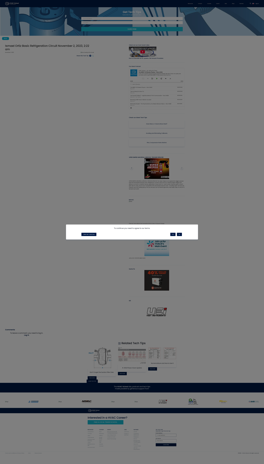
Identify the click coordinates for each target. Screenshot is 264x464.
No (179, 234)
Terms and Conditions (89, 234)
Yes (173, 234)
